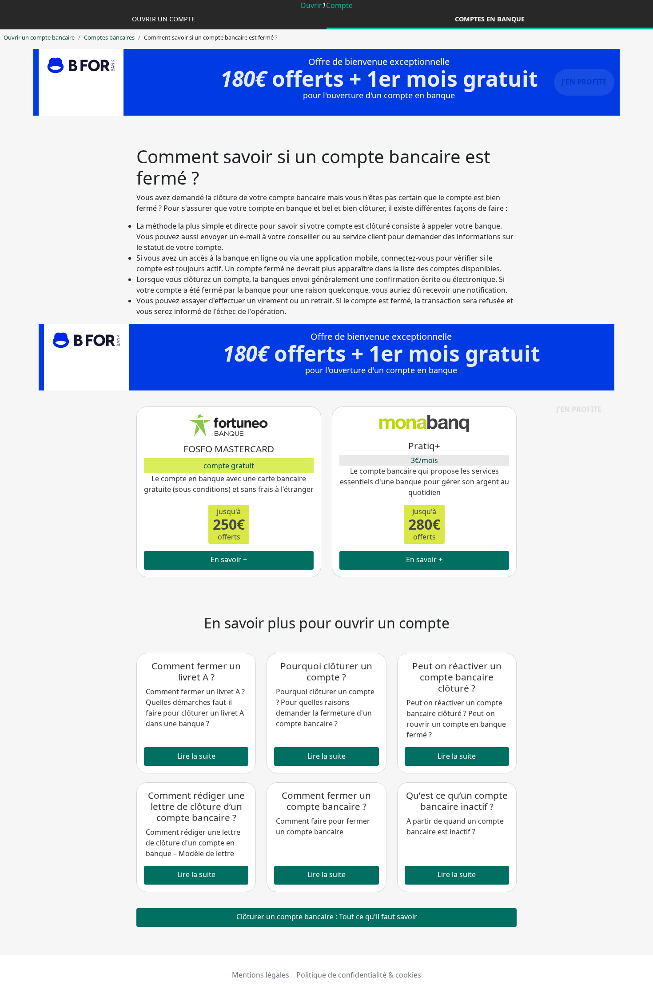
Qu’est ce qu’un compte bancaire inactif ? (457, 801)
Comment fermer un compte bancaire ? (326, 801)
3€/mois (424, 460)
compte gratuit (228, 466)
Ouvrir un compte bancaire (39, 37)
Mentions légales (260, 975)
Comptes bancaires (109, 37)
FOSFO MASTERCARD (228, 449)
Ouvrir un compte (163, 19)
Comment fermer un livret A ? (196, 671)
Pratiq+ (424, 445)
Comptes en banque (490, 19)
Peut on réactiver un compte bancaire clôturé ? (457, 677)
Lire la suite (196, 756)
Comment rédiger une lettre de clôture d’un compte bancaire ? (196, 806)
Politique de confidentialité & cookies (358, 975)
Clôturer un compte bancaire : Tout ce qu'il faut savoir (326, 917)
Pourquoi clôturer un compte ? (326, 671)
